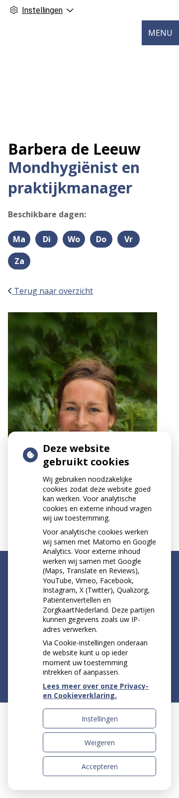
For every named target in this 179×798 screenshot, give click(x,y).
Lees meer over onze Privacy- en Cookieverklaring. (96, 691)
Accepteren (100, 766)
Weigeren (100, 742)
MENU (160, 32)
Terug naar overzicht (52, 290)
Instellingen (100, 718)
